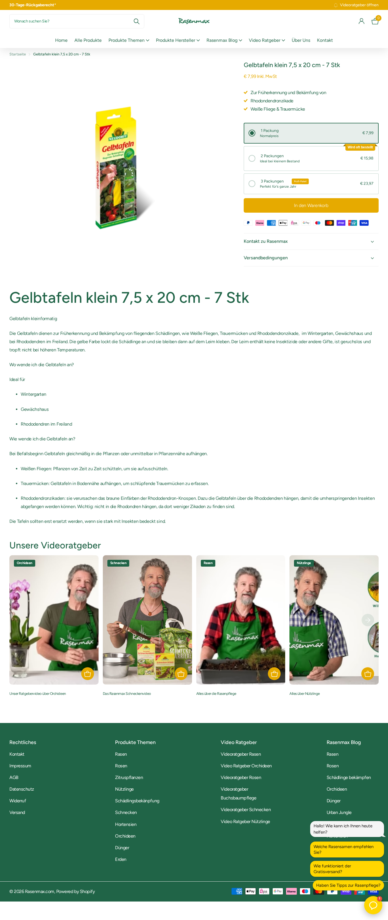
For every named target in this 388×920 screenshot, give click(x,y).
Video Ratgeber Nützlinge (245, 821)
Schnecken (126, 812)
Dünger (122, 847)
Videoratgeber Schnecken (246, 809)
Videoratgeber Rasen (241, 754)
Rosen (121, 765)
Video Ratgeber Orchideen (246, 765)
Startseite (17, 54)
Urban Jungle (339, 812)
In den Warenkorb (311, 205)
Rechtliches (22, 742)
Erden (120, 859)
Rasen (121, 754)
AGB (13, 777)
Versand (17, 812)
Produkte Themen (127, 40)
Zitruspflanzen (129, 777)
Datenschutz (21, 789)
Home (61, 40)
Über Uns (301, 40)
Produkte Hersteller (175, 40)
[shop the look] (87, 673)
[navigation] (368, 620)
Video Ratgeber (264, 40)
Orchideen (125, 836)
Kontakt (325, 40)
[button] (311, 133)
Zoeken (136, 21)
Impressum (20, 765)
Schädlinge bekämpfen (349, 777)
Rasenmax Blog (221, 40)
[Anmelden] (362, 21)
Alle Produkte (88, 40)
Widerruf (17, 800)
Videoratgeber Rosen (241, 777)
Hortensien (125, 824)
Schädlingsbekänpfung (137, 800)
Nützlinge (124, 789)
